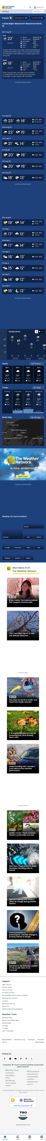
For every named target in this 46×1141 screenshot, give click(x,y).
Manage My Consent (10, 998)
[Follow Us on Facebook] (4, 1058)
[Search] (30, 7)
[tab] (36, 331)
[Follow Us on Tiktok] (21, 1058)
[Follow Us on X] (31, 1058)
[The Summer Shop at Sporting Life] (39, 555)
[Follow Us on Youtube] (15, 1058)
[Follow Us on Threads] (26, 1058)
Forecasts (37, 11)
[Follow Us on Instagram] (10, 1058)
